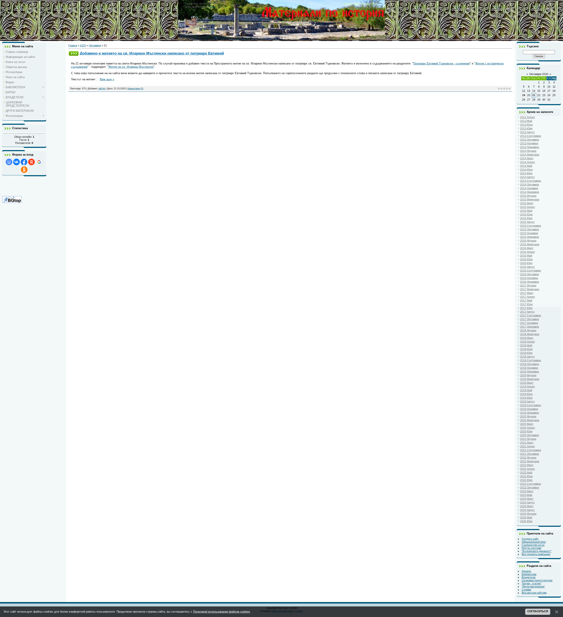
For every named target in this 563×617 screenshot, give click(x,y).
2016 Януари (528, 240)
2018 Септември (530, 360)
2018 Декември (529, 371)
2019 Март (527, 382)
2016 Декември (529, 281)
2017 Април (527, 296)
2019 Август (527, 401)
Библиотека (529, 574)
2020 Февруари (529, 420)
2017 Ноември (529, 323)
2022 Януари (528, 457)
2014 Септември (530, 180)
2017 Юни (526, 304)
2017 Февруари (529, 289)
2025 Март (527, 506)
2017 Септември (530, 315)
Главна (348, 3)
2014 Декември (529, 192)
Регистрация (362, 3)
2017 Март (527, 293)
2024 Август (527, 502)
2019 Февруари (529, 379)
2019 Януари (528, 375)
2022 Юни (526, 476)
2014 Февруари (529, 154)
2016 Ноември (529, 278)
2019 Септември (530, 405)
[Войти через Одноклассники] (24, 169)
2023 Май (526, 495)
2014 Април (527, 162)
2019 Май (526, 390)
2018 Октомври (529, 364)
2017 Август (527, 311)
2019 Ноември (529, 409)
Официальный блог (534, 542)
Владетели (529, 577)
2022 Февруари (529, 461)
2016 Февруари (529, 244)
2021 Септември (530, 450)
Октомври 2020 (538, 74)
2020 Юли (526, 431)
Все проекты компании (536, 554)
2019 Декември (529, 412)
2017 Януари (528, 285)
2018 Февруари (529, 334)
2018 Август (527, 356)
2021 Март (527, 442)
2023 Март (527, 491)
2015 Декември (529, 237)
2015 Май (526, 210)
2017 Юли (526, 308)
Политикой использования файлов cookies (221, 611)
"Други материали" (533, 586)
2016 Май (526, 255)
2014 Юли (526, 173)
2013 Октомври (529, 139)
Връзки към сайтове (534, 592)
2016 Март (527, 248)
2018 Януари (528, 330)
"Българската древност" (537, 551)
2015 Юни (526, 214)
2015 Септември (530, 225)
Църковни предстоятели (537, 580)
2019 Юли (526, 397)
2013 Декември (529, 147)
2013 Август (527, 132)
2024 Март (527, 498)
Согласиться (537, 611)
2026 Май (526, 517)
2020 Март (527, 424)
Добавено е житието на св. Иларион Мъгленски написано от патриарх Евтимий (152, 53)
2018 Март (527, 338)
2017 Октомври (529, 319)
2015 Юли (526, 218)
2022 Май (526, 472)
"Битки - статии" (531, 583)
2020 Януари (528, 416)
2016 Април (527, 251)
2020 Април (527, 427)
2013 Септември (530, 136)
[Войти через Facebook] (24, 162)
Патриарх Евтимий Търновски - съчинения (441, 63)
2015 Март (527, 203)
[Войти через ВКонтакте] (16, 162)
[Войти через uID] (9, 162)
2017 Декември (529, 326)
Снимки (526, 589)
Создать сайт (530, 538)
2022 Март (527, 465)
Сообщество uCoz (533, 545)
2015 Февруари (529, 199)
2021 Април (527, 446)
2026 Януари (528, 513)
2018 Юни (526, 349)
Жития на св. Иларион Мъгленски (131, 66)
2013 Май (526, 121)
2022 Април (527, 468)
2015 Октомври (529, 229)
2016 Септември (530, 270)
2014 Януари (528, 150)
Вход (375, 3)
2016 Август (527, 266)
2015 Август (527, 222)
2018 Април (527, 341)
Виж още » (107, 79)
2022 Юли (526, 480)
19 (523, 95)
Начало (526, 571)
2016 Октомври (529, 274)
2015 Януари (528, 195)
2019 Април (527, 386)
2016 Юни (526, 259)
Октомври (95, 45)
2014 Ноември (529, 188)
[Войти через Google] (39, 161)
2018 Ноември (529, 367)
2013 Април (527, 117)
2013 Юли (526, 128)
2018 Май (526, 345)
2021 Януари (528, 439)
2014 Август (527, 177)
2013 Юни (526, 124)
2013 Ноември (529, 143)
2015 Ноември (529, 233)
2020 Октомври (529, 435)
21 (533, 95)
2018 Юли (526, 352)
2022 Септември (530, 483)
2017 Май (526, 300)
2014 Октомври (529, 184)
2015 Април (527, 207)
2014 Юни (526, 169)
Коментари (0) (135, 88)
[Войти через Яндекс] (31, 162)
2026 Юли (526, 521)
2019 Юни (526, 394)
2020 (83, 45)
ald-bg (102, 88)
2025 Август (527, 510)
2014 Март (527, 158)
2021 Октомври (529, 453)
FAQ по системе (531, 548)
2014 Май (526, 165)
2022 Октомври (529, 487)
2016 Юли (526, 263)
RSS (211, 7)
